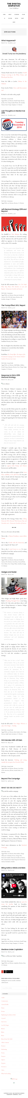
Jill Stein (23, 562)
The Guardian (22, 102)
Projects (3, 1056)
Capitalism (16, 963)
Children (22, 365)
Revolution (14, 734)
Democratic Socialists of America (18, 857)
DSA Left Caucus (11, 297)
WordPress (15, 1094)
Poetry (3, 1053)
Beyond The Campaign (10, 778)
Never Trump (8, 102)
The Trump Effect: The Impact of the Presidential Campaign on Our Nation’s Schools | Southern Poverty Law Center (13, 357)
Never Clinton (4, 564)
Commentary (10, 201)
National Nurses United (9, 859)
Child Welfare (17, 365)
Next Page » (9, 972)
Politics (15, 564)
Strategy (7, 299)
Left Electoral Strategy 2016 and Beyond (13, 210)
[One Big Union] (14, 1083)
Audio (3, 997)
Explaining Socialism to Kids (8, 1015)
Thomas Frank (4, 104)
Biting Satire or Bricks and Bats (13, 868)
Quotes (11, 961)
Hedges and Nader (9, 572)
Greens (19, 562)
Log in (20, 1094)
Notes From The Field (6, 1039)
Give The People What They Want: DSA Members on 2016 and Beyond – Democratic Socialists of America (14, 287)
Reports (3, 1063)
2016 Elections (10, 100)
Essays (2, 1008)
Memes (8, 961)
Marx (24, 963)
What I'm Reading (6, 1073)
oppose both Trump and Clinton (17, 466)
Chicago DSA (19, 855)
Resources (3, 1066)
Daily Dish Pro (16, 1093)
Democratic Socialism (5, 857)
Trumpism (14, 104)
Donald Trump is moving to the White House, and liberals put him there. (14, 75)
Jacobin (2, 102)
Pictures (3, 1046)
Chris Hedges (23, 732)
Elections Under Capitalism (12, 949)
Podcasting (4, 1049)
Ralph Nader (8, 734)
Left (21, 297)
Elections (22, 100)
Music (2, 1032)
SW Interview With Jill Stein (11, 740)
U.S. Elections (19, 104)
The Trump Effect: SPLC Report (13, 305)
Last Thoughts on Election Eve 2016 (13, 112)
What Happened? (8, 40)
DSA (7, 297)
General (3, 1018)
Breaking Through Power (13, 601)
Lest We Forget (5, 1025)
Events (8, 851)
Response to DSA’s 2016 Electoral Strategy (10, 376)
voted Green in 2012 (15, 549)
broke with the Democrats (16, 542)
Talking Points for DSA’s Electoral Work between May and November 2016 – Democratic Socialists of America (14, 521)
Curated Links (10, 98)
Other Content (5, 1042)
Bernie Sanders (17, 732)
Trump (9, 104)
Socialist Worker (14, 102)
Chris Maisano (15, 234)
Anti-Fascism (16, 941)
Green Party (14, 562)
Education (10, 367)
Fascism (7, 943)
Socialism (3, 299)
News (2, 1035)
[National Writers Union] (14, 1079)
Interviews (7, 770)
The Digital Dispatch (14, 4)
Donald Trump (17, 100)
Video (8, 939)
